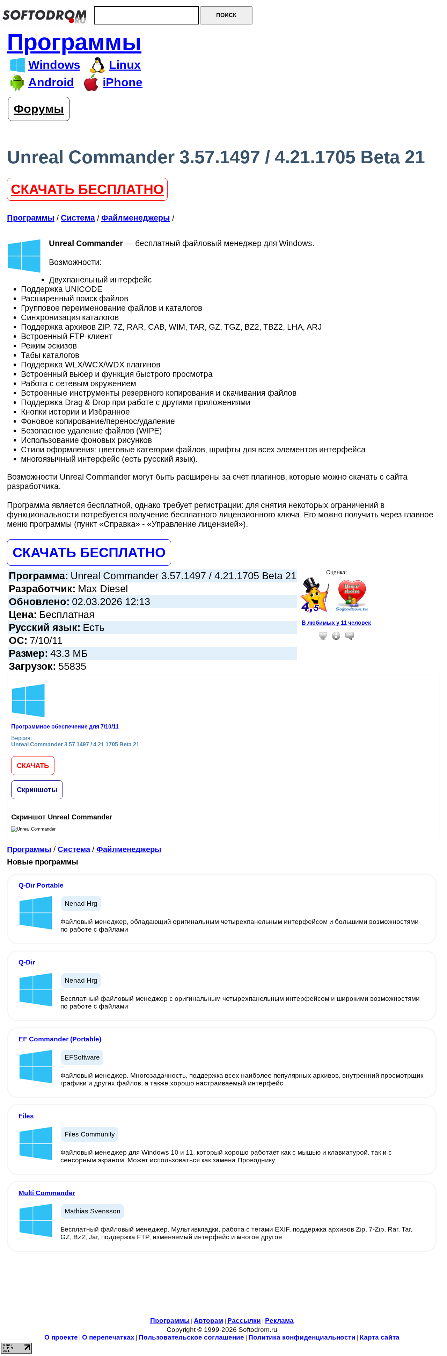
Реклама (279, 1320)
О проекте (61, 1337)
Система (74, 849)
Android (51, 82)
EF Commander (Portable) (60, 1039)
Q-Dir (27, 962)
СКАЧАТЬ (33, 765)
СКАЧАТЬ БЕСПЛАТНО (87, 189)
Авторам (208, 1320)
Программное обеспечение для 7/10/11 (65, 727)
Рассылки (244, 1320)
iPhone (122, 82)
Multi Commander (47, 1193)
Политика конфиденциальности (302, 1337)
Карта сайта (380, 1337)
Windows (54, 64)
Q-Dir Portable (41, 885)
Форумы (39, 108)
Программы (74, 42)
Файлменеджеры (128, 849)
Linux (125, 64)
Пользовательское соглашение (191, 1337)
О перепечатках (108, 1337)
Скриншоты (37, 790)
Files (26, 1116)
